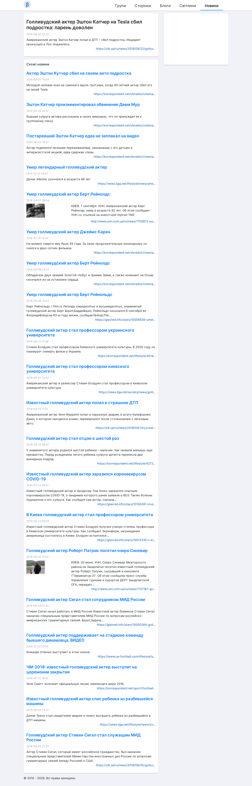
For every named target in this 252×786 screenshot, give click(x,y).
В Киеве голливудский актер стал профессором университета (89, 514)
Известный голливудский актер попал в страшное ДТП (82, 402)
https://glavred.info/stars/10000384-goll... (126, 624)
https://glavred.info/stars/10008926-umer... (125, 319)
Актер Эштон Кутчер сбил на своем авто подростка (78, 73)
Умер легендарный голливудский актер (66, 167)
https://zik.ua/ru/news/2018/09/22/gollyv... (126, 48)
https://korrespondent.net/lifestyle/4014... (127, 356)
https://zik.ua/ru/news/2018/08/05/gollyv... (126, 765)
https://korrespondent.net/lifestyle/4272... (126, 463)
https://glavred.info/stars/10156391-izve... (126, 504)
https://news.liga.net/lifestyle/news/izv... (128, 724)
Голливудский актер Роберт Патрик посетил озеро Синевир (87, 550)
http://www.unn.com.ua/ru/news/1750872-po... (123, 221)
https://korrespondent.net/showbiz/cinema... (125, 94)
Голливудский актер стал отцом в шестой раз (72, 438)
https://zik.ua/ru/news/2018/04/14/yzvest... (126, 428)
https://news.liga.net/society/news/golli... (127, 392)
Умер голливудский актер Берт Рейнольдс (69, 294)
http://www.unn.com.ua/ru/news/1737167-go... (124, 589)
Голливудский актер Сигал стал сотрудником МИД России (85, 599)
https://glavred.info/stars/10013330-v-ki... (126, 540)
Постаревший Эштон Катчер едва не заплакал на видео (82, 135)
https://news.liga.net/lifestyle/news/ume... (127, 183)
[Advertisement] (196, 39)
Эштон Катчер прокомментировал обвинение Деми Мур (83, 104)
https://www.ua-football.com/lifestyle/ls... (127, 656)
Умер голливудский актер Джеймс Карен (68, 231)
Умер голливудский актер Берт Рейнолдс (68, 194)
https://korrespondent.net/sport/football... (126, 688)
